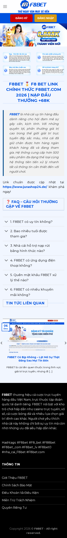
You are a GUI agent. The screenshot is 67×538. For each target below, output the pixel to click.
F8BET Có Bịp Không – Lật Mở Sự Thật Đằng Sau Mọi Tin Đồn (33, 359)
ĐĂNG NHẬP (45, 18)
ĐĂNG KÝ (21, 18)
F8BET (14, 114)
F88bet (49, 442)
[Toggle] (6, 222)
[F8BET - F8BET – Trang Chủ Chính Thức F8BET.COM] (33, 6)
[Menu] (5, 6)
